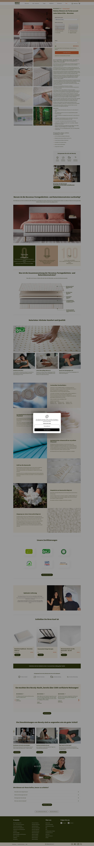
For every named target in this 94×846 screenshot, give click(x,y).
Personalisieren (47, 426)
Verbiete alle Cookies (47, 423)
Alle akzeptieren (47, 429)
